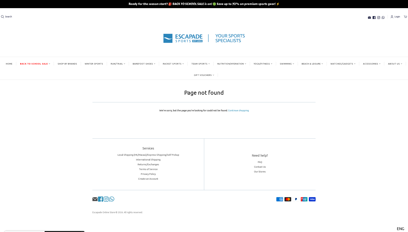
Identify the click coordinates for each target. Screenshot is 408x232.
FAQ (260, 162)
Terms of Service (148, 169)
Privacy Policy (148, 174)
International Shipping (148, 159)
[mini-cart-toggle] (405, 16)
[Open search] (2, 16)
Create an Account (148, 178)
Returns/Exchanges (148, 164)
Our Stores (260, 171)
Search (8, 16)
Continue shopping (238, 110)
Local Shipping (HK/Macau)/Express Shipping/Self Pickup (148, 154)
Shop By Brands (67, 64)
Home (9, 64)
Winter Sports (94, 64)
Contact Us (260, 166)
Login (397, 16)
